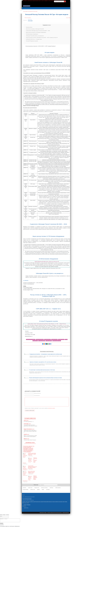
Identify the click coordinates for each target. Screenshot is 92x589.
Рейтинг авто (32, 489)
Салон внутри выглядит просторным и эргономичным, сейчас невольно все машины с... (30, 426)
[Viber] (49, 343)
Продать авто (36, 487)
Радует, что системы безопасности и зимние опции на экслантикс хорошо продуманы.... (30, 436)
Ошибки (38, 489)
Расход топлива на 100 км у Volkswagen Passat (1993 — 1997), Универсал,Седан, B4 (42, 37)
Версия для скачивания (28, 17)
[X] (46, 343)
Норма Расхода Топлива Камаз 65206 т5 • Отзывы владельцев (32, 454)
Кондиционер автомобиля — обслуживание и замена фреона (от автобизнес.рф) (46, 354)
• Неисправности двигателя (28, 448)
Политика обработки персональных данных (54, 512)
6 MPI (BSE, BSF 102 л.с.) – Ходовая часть (34, 39)
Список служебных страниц (31, 501)
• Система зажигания (27, 451)
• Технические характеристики (28, 446)
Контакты (24, 501)
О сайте (26, 501)
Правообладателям (65, 512)
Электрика (51, 487)
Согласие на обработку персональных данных (58, 501)
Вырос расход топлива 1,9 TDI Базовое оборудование (36, 32)
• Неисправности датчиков (28, 449)
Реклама (66, 501)
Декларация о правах (43, 512)
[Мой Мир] (45, 343)
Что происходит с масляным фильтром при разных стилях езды (42, 369)
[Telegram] (50, 343)
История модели (29, 27)
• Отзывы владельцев (27, 447)
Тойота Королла (58, 487)
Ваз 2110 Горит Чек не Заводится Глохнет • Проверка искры (31, 472)
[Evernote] (48, 343)
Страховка (48, 489)
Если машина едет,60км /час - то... (29, 421)
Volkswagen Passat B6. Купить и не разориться (35, 35)
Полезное (24, 487)
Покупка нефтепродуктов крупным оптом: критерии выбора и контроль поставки (45, 377)
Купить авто (30, 487)
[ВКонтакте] (69, 1)
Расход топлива (25, 489)
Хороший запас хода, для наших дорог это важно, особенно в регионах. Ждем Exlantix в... (30, 431)
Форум (43, 489)
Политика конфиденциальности (48, 501)
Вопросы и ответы (44, 487)
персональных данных (51, 408)
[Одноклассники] (44, 343)
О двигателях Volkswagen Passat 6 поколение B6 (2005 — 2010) (38, 30)
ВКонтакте (28, 504)
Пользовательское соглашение (39, 501)
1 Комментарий (30, 469)
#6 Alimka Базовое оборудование (32, 34)
